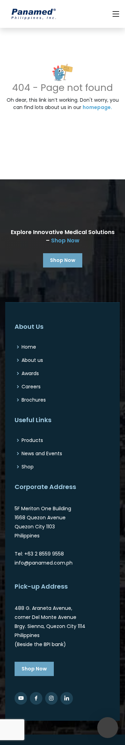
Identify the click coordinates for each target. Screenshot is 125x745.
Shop (28, 466)
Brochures (34, 399)
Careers (31, 386)
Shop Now (65, 240)
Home (29, 346)
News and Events (42, 453)
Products (32, 440)
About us (32, 360)
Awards (30, 373)
